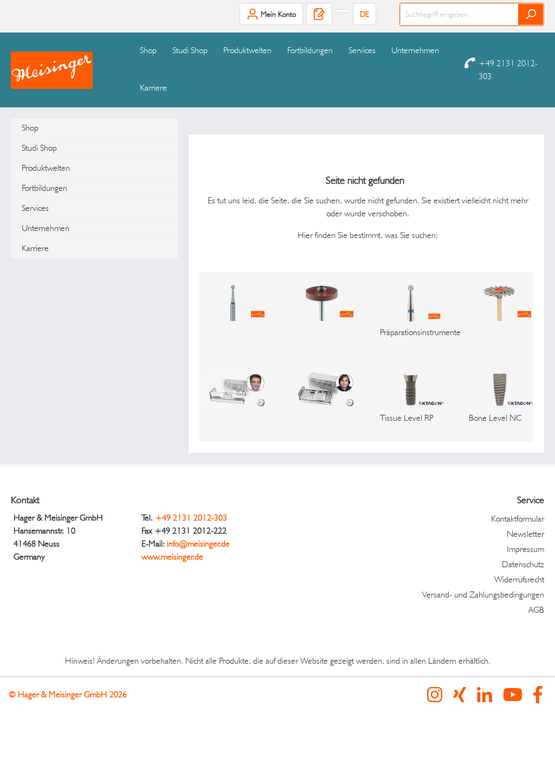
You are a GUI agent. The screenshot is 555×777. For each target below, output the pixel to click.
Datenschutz (523, 564)
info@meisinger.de (198, 543)
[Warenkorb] (342, 10)
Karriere (35, 248)
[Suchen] (531, 14)
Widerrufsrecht (519, 579)
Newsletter (525, 534)
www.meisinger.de (172, 556)
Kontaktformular (517, 518)
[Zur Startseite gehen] (65, 70)
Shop (30, 128)
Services (35, 208)
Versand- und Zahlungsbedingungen (483, 594)
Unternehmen (45, 228)
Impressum (525, 549)
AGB (536, 610)
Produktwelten (46, 168)
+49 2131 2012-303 (508, 69)
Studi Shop (39, 148)
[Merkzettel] (319, 14)
